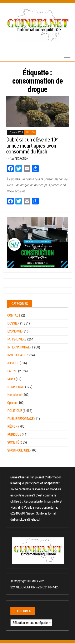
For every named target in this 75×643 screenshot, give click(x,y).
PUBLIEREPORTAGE (20, 419)
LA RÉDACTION (19, 158)
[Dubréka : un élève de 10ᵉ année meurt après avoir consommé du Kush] (37, 111)
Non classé (14, 395)
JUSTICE (13, 363)
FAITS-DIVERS (16, 339)
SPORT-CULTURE (18, 450)
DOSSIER (13, 323)
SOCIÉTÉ (13, 442)
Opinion (12, 403)
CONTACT (13, 315)
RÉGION (12, 426)
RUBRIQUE (14, 434)
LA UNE (12, 371)
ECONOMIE (14, 331)
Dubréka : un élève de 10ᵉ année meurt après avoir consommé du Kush (32, 145)
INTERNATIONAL (18, 347)
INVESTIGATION (18, 355)
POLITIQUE (14, 411)
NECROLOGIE (15, 387)
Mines (11, 379)
